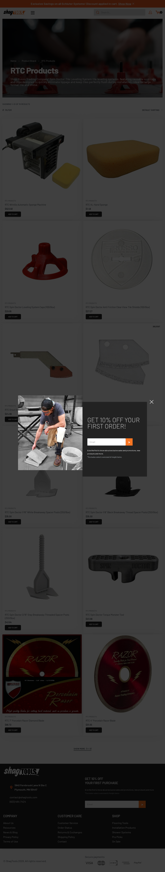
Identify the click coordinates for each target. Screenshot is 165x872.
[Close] (152, 402)
